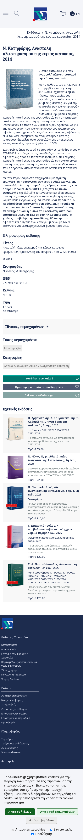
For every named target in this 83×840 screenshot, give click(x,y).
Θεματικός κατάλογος (14, 709)
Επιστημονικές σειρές (14, 713)
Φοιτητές (7, 761)
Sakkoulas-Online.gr (39, 395)
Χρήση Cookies (10, 679)
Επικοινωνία (8, 649)
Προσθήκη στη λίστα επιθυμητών (39, 387)
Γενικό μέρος (35, 499)
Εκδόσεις (34, 33)
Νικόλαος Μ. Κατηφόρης (18, 271)
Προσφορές (8, 722)
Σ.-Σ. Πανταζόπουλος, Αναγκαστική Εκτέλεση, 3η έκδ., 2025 (52, 566)
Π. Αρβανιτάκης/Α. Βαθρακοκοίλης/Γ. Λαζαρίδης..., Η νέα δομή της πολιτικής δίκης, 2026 (53, 421)
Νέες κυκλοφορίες (12, 700)
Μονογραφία (12, 348)
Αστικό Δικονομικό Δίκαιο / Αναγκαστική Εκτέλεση (36, 366)
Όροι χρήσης (9, 670)
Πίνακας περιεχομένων (26, 326)
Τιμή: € (36, 449)
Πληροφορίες (10, 731)
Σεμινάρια (7, 739)
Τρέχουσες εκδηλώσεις (15, 743)
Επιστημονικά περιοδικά (15, 718)
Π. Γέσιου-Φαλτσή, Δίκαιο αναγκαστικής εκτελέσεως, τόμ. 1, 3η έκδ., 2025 (53, 490)
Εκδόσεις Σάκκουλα (14, 637)
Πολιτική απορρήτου (13, 674)
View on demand (11, 752)
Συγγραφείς (8, 704)
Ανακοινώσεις (9, 748)
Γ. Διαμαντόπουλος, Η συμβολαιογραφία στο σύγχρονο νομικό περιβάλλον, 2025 (51, 529)
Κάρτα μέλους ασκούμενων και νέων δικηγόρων (19, 663)
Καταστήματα (9, 645)
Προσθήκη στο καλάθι (39, 378)
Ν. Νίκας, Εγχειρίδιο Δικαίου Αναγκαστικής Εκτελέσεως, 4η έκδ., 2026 (52, 460)
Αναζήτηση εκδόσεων (14, 695)
